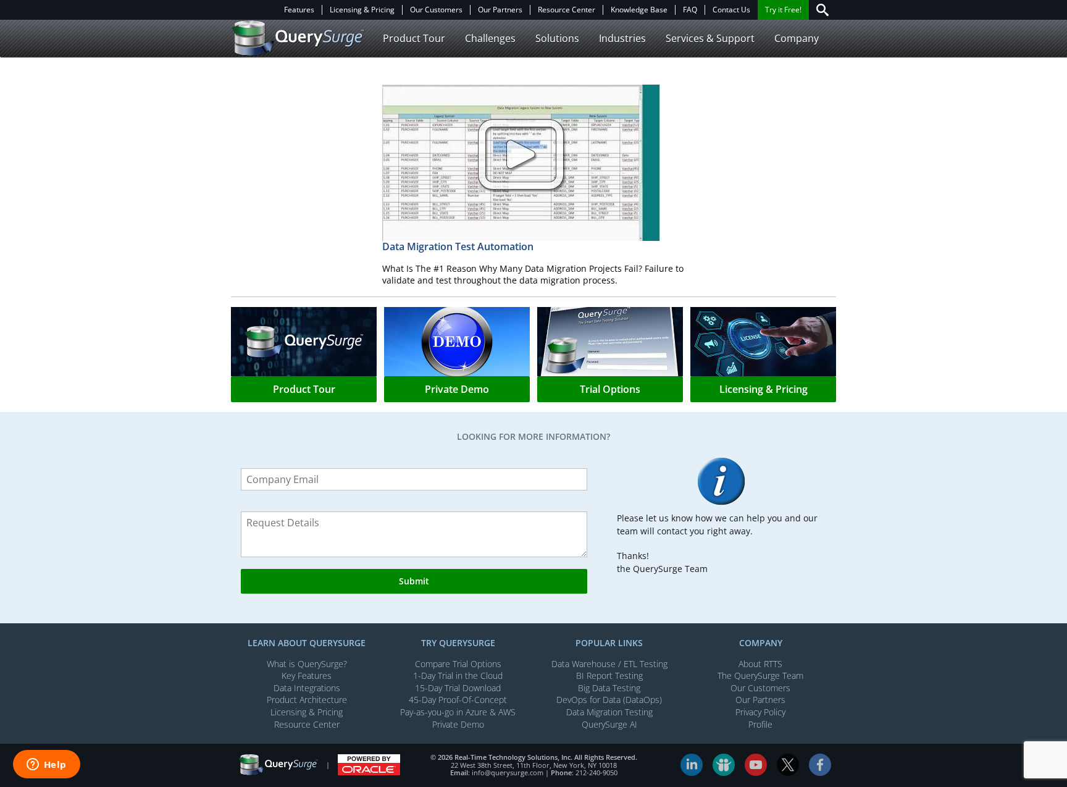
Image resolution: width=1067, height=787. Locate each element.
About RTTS (760, 664)
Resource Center (566, 10)
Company (796, 38)
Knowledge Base (639, 10)
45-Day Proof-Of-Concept (458, 699)
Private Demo (458, 724)
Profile (760, 724)
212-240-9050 (596, 772)
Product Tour (414, 38)
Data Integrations (307, 688)
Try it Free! (783, 10)
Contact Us (731, 10)
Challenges (490, 38)
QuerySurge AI (609, 724)
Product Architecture (307, 699)
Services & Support (710, 38)
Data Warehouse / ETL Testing (609, 664)
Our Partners (500, 10)
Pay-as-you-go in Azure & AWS (458, 712)
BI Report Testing (609, 675)
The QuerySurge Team (760, 675)
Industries (622, 38)
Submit (414, 581)
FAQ (690, 10)
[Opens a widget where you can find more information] (46, 765)
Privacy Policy (760, 712)
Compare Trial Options (458, 664)
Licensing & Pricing (362, 10)
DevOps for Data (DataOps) (609, 699)
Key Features (307, 675)
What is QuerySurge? (307, 664)
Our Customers (436, 10)
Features (299, 10)
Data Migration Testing (609, 712)
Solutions (557, 38)
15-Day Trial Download (458, 688)
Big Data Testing (609, 688)
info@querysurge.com (507, 772)
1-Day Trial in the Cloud (458, 675)
